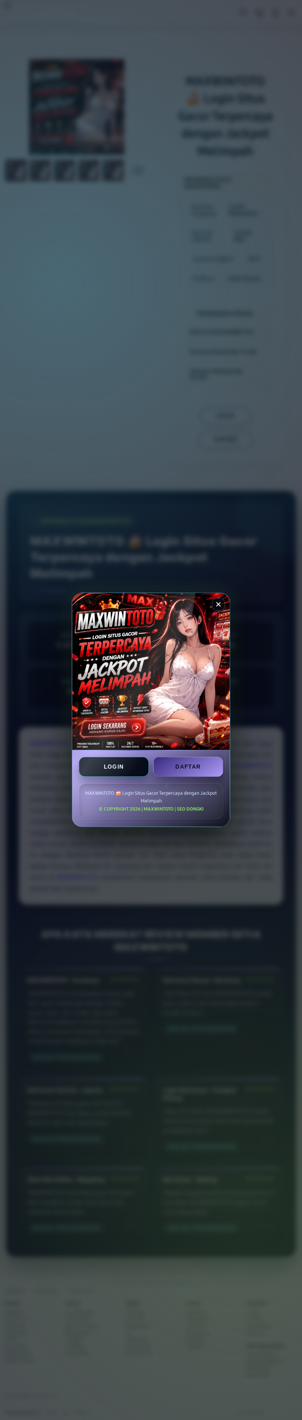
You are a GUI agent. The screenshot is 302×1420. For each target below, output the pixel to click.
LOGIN (114, 767)
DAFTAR (188, 767)
